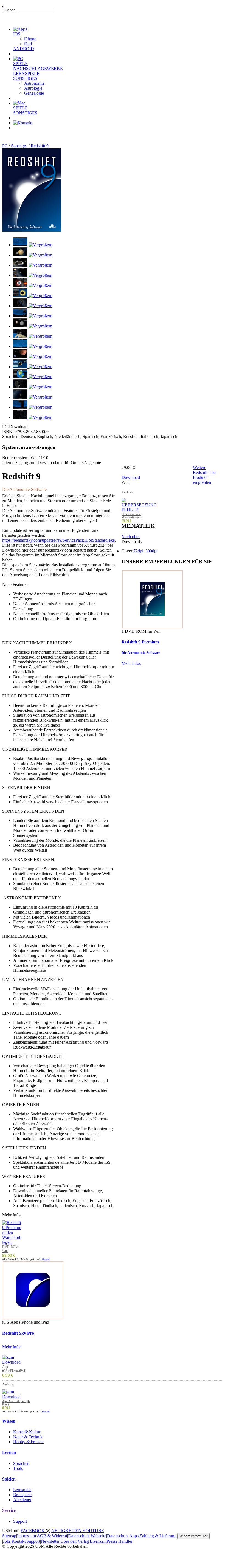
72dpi (138, 551)
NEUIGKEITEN (66, 1530)
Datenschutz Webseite (87, 1535)
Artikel (26, 134)
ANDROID (23, 48)
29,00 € (126, 521)
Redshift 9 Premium (140, 642)
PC (5, 145)
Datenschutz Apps (123, 1535)
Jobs (7, 1541)
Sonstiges (19, 145)
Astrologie (33, 88)
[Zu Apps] (20, 29)
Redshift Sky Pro (18, 1333)
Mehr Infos (131, 663)
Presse (111, 1541)
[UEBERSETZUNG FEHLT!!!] (139, 509)
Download (131, 477)
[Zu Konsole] (22, 122)
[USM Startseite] (2, 4)
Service (9, 1510)
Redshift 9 (40, 145)
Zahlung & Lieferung (157, 1535)
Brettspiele (22, 1494)
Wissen (8, 1421)
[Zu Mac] (19, 103)
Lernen (9, 1452)
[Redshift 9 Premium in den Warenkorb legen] (11, 1242)
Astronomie (34, 83)
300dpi (151, 551)
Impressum (26, 1535)
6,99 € (7, 1375)
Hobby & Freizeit (28, 1441)
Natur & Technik (28, 1436)
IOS (16, 34)
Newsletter (50, 1541)
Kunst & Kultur (26, 1431)
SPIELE (20, 63)
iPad (28, 43)
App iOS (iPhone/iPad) (14, 1369)
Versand (46, 1259)
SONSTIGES (25, 78)
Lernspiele (22, 1489)
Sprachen (21, 1463)
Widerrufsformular (193, 1536)
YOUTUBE (93, 1530)
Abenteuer (22, 1499)
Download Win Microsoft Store (131, 515)
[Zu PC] (18, 58)
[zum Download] (11, 1362)
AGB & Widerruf (52, 1535)
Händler (125, 1541)
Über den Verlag (74, 1541)
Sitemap (9, 1535)
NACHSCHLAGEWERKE (38, 68)
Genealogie (34, 93)
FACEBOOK (33, 1530)
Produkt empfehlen (202, 480)
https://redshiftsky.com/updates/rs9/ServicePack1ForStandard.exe (58, 540)
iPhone (30, 38)
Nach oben (131, 536)
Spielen (9, 1479)
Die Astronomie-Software (141, 653)
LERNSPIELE (26, 73)
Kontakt (19, 1541)
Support (20, 1521)
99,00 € (8, 1255)
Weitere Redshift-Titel (204, 470)
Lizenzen (98, 1541)
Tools (18, 1468)
